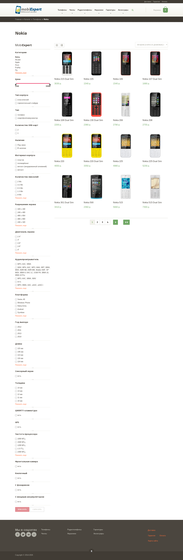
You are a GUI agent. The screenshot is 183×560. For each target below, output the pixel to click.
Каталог (27, 19)
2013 (19, 333)
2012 (19, 327)
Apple (17, 62)
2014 (19, 337)
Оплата (164, 1)
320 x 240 (21, 209)
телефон (21, 115)
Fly (16, 70)
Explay (17, 67)
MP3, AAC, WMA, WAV (27, 278)
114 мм (20, 362)
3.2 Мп (20, 185)
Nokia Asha (22, 306)
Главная (18, 19)
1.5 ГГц (20, 449)
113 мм (20, 355)
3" (18, 240)
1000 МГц (21, 439)
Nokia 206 (118, 120)
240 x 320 (21, 222)
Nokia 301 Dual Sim (64, 202)
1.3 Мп (20, 191)
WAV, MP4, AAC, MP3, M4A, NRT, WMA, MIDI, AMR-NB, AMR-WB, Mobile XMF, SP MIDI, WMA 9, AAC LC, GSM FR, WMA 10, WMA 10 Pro (32, 271)
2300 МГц (21, 452)
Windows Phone (24, 303)
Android (20, 309)
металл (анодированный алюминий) (32, 166)
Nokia (17, 57)
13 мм (20, 391)
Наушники (99, 10)
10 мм (20, 401)
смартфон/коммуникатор (28, 118)
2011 (19, 330)
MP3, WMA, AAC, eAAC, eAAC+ (30, 285)
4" (18, 250)
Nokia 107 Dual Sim (152, 79)
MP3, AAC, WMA (24, 264)
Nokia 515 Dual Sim (152, 202)
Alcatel (17, 60)
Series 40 (21, 299)
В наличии (22, 148)
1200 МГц (21, 445)
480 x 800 (21, 219)
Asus (17, 65)
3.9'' (19, 243)
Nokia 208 (147, 120)
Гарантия (156, 1)
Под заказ (22, 145)
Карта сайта (153, 541)
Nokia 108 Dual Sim (64, 120)
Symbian (21, 312)
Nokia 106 (118, 79)
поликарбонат (23, 163)
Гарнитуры (110, 10)
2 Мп (19, 182)
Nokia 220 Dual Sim (93, 161)
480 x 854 (21, 216)
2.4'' (19, 237)
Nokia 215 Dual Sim (64, 79)
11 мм (20, 398)
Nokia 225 (118, 161)
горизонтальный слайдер (28, 103)
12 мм (20, 394)
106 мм (20, 352)
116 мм (20, 358)
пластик (21, 160)
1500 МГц (21, 442)
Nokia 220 (59, 161)
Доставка (147, 1)
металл (21, 170)
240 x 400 (21, 212)
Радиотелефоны (85, 10)
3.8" (19, 246)
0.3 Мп (20, 188)
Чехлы (72, 10)
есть (19, 282)
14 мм (20, 388)
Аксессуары (123, 10)
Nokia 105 (89, 79)
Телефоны (62, 10)
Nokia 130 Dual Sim (93, 120)
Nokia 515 (118, 202)
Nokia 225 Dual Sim (152, 161)
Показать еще (20, 73)
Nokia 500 (89, 202)
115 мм (20, 348)
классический (23, 100)
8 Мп (19, 195)
